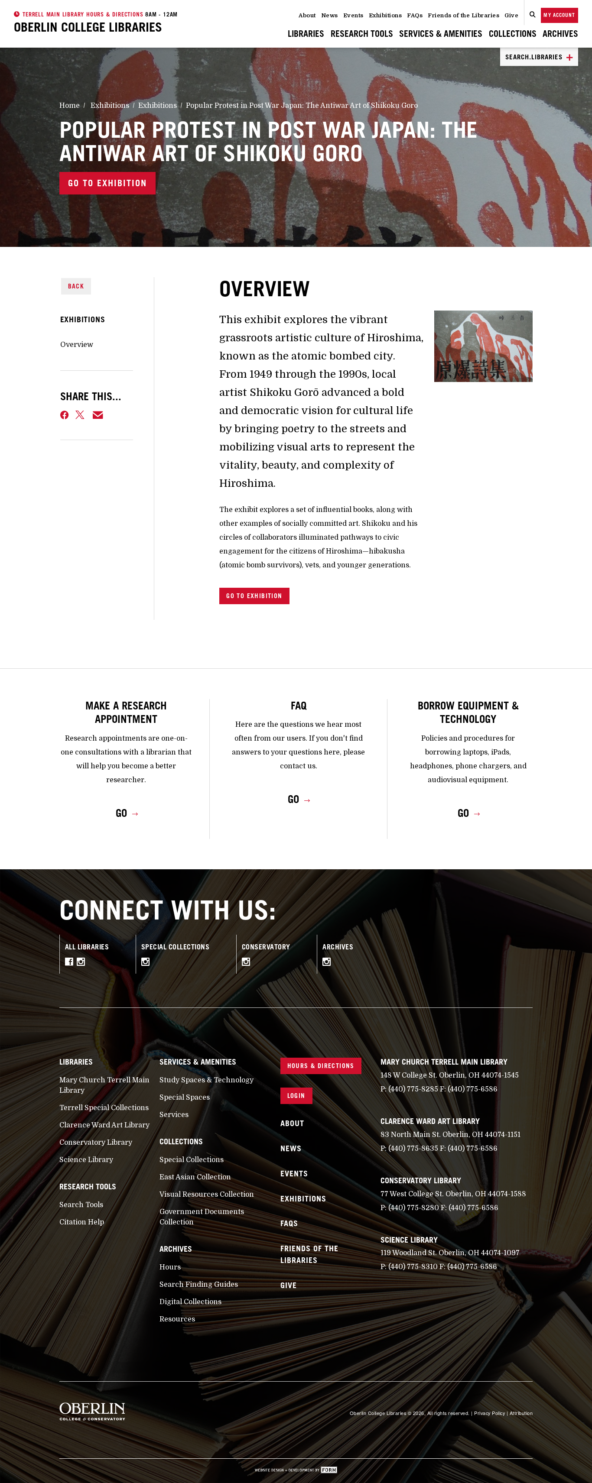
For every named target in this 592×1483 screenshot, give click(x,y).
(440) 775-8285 (413, 1089)
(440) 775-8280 (413, 1208)
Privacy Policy (489, 1412)
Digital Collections (190, 1302)
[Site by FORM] (296, 1471)
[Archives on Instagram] (328, 963)
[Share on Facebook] (64, 415)
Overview (76, 345)
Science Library (86, 1160)
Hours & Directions (321, 1065)
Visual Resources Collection (206, 1194)
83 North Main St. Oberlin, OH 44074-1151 (450, 1135)
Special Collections (191, 1160)
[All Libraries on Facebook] (71, 963)
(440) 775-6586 (473, 1089)
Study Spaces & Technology (206, 1080)
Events (353, 15)
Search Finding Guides (198, 1285)
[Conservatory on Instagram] (248, 963)
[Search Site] (533, 15)
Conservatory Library (95, 1142)
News (329, 15)
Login (296, 1095)
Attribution (521, 1412)
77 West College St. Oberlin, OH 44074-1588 (453, 1194)
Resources (177, 1319)
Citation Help (81, 1222)
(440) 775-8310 (413, 1267)
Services (174, 1115)
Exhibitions (385, 15)
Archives (560, 34)
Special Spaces (184, 1097)
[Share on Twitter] (80, 415)
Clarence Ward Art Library (104, 1125)
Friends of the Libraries (463, 15)
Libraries (306, 34)
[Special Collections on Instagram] (147, 963)
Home (69, 106)
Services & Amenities (440, 34)
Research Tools (362, 34)
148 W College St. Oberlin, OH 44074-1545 (450, 1075)
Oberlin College (88, 27)
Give (511, 15)
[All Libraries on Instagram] (83, 963)
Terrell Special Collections (104, 1108)
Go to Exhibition (107, 183)
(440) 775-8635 (413, 1149)
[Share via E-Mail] (98, 415)
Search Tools (81, 1205)
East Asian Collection (195, 1177)
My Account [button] (559, 15)
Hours (170, 1267)
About (307, 15)
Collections (513, 34)
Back (76, 286)
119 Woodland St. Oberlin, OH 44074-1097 (450, 1253)
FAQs (415, 15)
